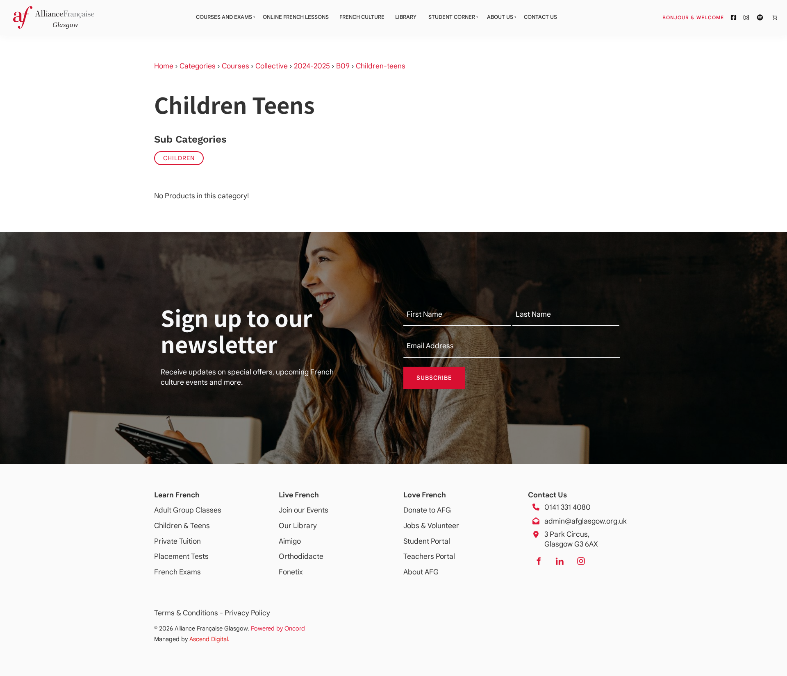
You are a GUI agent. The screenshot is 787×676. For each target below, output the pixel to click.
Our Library (298, 525)
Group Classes (197, 510)
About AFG (421, 571)
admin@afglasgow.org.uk (585, 521)
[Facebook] (538, 561)
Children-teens (380, 65)
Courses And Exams (224, 17)
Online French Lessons (296, 17)
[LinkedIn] (559, 561)
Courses (235, 65)
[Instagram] (581, 561)
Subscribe (434, 377)
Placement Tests (181, 556)
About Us (500, 17)
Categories (198, 65)
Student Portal (426, 541)
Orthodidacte (301, 556)
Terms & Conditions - (189, 612)
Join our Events (303, 510)
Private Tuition (177, 541)
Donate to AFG (427, 510)
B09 (343, 65)
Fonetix (291, 571)
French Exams (177, 571)
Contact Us (540, 17)
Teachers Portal (429, 556)
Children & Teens (182, 525)
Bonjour (708, 17)
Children (179, 158)
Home (163, 65)
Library (405, 17)
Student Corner (451, 17)
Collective (271, 65)
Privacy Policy (247, 612)
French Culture (361, 17)
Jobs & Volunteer (431, 525)
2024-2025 (312, 65)
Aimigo (290, 541)
